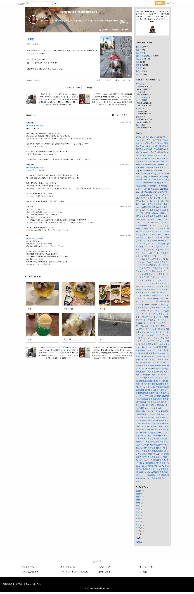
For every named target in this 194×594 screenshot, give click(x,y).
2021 (138, 506)
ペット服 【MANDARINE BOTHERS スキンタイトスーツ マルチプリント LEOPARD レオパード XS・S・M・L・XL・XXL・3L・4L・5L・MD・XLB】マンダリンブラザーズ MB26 (152, 16)
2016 (138, 521)
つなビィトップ (28, 566)
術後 (138, 61)
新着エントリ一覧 (67, 566)
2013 (138, 530)
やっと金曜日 (141, 100)
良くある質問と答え (30, 571)
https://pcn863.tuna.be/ (34, 238)
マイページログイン (146, 566)
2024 (138, 497)
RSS (140, 541)
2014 (138, 527)
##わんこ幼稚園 (33, 80)
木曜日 (30, 39)
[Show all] (124, 22)
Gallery (104, 29)
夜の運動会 (140, 108)
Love (116, 29)
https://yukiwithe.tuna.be (35, 167)
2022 (138, 503)
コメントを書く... (121, 115)
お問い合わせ (104, 571)
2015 (138, 524)
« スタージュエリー (71, 87)
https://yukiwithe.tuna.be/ (35, 125)
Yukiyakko (45, 17)
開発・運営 (142, 571)
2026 (138, 491)
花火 (138, 52)
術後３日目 (140, 58)
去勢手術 (139, 64)
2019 (138, 512)
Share (126, 29)
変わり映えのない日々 (145, 55)
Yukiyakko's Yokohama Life (78, 11)
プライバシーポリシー (69, 571)
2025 (138, 494)
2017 (138, 518)
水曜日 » (90, 87)
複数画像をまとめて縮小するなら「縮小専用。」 (23, 584)
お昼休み (139, 46)
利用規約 (84, 571)
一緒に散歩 (140, 91)
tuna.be (97, 561)
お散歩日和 (140, 116)
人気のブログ (104, 566)
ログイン (170, 3)
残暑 (138, 49)
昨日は (138, 71)
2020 (138, 509)
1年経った (140, 83)
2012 (138, 533)
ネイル (138, 74)
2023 (138, 500)
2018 (138, 515)
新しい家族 (140, 124)
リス (138, 68)
